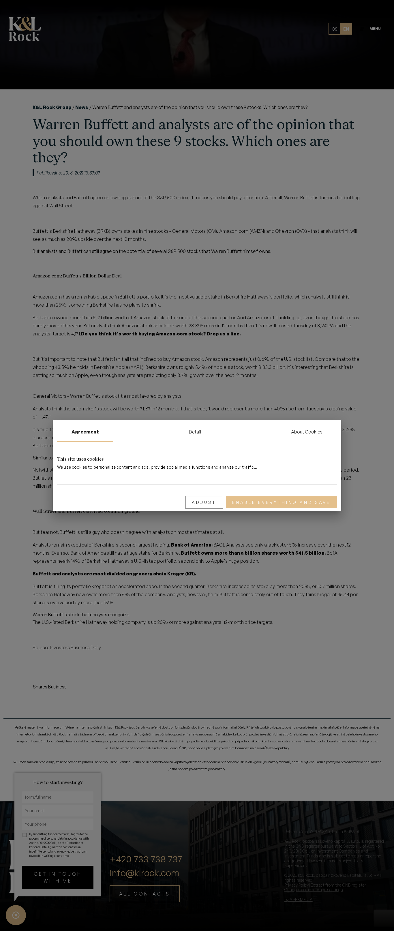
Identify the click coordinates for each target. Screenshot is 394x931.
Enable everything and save (281, 502)
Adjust (204, 502)
